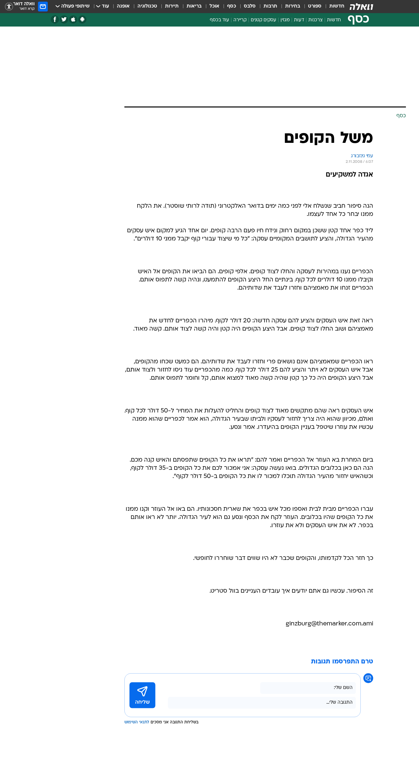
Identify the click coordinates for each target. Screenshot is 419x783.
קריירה (239, 20)
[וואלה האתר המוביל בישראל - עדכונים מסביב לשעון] (361, 6)
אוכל (214, 6)
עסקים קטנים (263, 20)
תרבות (270, 6)
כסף (231, 6)
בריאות (194, 6)
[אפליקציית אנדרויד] (82, 19)
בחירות (292, 6)
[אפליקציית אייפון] (73, 19)
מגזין (285, 20)
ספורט (314, 6)
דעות (299, 20)
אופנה (123, 6)
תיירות (172, 6)
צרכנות (315, 20)
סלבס (250, 6)
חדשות (336, 6)
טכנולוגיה (147, 6)
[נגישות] (9, 7)
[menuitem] (332, 6)
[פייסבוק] (55, 19)
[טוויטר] (64, 19)
